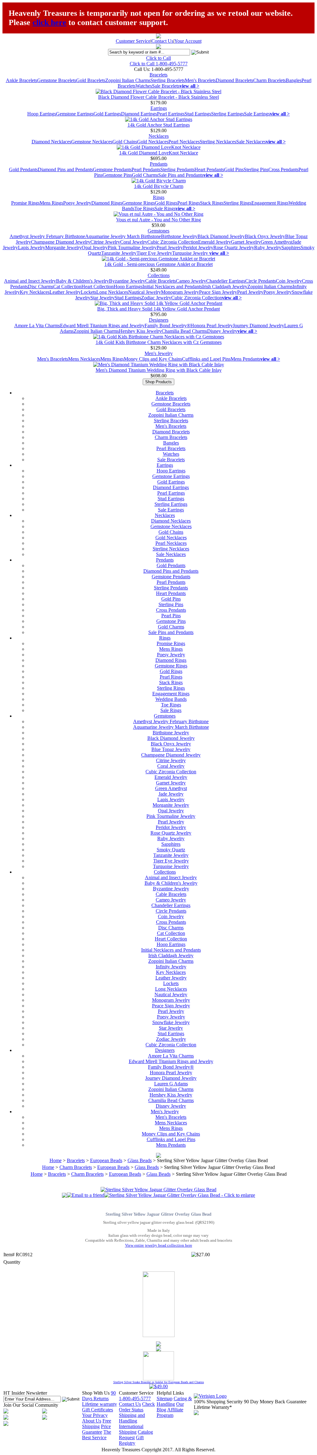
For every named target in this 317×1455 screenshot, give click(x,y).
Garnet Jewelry (246, 242)
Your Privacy (95, 1415)
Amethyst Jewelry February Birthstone (47, 236)
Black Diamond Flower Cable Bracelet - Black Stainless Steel (158, 97)
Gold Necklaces (152, 141)
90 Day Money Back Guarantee (275, 1401)
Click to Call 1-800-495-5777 (159, 63)
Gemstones (158, 230)
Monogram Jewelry (180, 292)
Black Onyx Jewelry (265, 236)
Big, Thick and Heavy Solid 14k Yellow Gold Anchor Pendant (158, 308)
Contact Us (162, 41)
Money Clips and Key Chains (153, 359)
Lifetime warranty (99, 1404)
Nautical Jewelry (144, 292)
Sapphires (291, 247)
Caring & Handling (174, 1401)
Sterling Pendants (177, 169)
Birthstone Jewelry (179, 236)
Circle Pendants (260, 281)
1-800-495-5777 (135, 1398)
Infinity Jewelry (171, 966)
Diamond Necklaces (51, 141)
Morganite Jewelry (63, 247)
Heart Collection (97, 286)
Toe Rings (144, 208)
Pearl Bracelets (170, 448)
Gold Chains (124, 141)
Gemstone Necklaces (91, 141)
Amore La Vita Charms (37, 325)
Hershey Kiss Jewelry (140, 331)
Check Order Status (137, 1406)
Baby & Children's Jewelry (82, 281)
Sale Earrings (257, 113)
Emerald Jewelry (214, 242)
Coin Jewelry (289, 281)
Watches (144, 86)
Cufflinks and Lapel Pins (206, 359)
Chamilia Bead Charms (184, 331)
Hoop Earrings (41, 113)
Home (56, 1160)
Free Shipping (96, 1423)
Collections (159, 275)
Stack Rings (212, 203)
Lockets (88, 292)
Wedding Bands (171, 699)
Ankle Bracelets (21, 80)
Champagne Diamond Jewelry (60, 242)
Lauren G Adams (171, 1083)
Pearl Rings (188, 203)
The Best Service (96, 1434)
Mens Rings (51, 203)
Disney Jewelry (222, 331)
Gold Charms (145, 175)
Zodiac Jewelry (156, 297)
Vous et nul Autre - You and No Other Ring (158, 219)
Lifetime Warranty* (213, 1407)
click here (49, 22)
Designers (158, 320)
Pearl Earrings (171, 113)
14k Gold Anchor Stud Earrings (159, 125)
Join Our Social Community (30, 1405)
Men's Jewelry (159, 353)
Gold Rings (166, 203)
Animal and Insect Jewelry (30, 281)
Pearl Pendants (146, 169)
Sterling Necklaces (218, 141)
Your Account (188, 41)
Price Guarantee (96, 1429)
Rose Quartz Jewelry (233, 247)
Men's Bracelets (200, 80)
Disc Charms (40, 286)
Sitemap (164, 1398)
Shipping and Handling (132, 1418)
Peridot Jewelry (198, 247)
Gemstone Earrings (74, 113)
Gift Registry (131, 1440)
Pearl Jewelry (170, 247)
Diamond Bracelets (234, 80)
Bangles (294, 80)
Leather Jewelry (65, 292)
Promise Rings (25, 203)
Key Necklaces (35, 292)
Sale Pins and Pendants (180, 175)
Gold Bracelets (90, 80)
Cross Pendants (283, 169)
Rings (158, 197)
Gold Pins (234, 169)
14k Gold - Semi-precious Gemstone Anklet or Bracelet (158, 264)
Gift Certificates (97, 1409)
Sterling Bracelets (167, 80)
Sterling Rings (237, 203)
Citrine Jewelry (105, 242)
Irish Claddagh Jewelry (224, 286)
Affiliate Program (170, 1412)
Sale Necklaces (251, 141)
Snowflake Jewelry (171, 1022)
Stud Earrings (198, 113)
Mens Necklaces (84, 359)
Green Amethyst (277, 242)
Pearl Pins (171, 615)
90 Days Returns (99, 1395)
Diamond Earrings (139, 113)
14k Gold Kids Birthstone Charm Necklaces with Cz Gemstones (159, 342)
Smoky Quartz (171, 849)
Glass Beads (140, 1160)
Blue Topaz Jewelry (170, 749)
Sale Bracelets (166, 86)
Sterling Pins (256, 169)
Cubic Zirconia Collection (172, 242)
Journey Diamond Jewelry (258, 325)
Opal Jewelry (95, 247)
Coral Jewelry (133, 242)
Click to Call (158, 58)
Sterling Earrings (227, 113)
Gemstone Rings (138, 203)
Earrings (158, 108)
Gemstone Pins (117, 175)
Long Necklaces (112, 292)
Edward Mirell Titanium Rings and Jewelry (102, 325)
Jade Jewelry (171, 794)
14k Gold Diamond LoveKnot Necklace (158, 152)
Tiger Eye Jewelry (154, 253)
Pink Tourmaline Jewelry (132, 247)
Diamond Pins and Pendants (65, 169)
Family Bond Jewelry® (167, 325)
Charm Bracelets (269, 80)
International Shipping (131, 1429)
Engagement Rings (270, 203)
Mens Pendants (245, 359)
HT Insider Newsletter (25, 1393)
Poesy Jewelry (77, 203)
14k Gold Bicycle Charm (158, 186)
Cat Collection (67, 286)
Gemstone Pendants (112, 169)
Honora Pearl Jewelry (211, 325)
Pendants (158, 164)
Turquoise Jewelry (190, 253)
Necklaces (159, 136)
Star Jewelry (102, 297)
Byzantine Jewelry (127, 281)
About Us (91, 1420)
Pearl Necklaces (184, 141)
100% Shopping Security (218, 1401)
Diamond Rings (106, 203)
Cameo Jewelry (191, 281)
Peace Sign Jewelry (218, 292)
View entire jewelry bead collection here (158, 1245)
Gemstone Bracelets (56, 80)
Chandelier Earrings (225, 281)
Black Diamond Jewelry (221, 236)
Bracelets (158, 74)
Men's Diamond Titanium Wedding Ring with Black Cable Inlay (159, 370)
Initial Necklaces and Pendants (172, 286)
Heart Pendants (209, 169)
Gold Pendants (23, 169)
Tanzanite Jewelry (119, 253)
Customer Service (133, 41)
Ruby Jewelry (267, 247)
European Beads (106, 1160)
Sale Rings (165, 208)
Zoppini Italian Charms (127, 80)
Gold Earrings (107, 113)
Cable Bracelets (160, 281)
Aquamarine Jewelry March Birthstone (123, 236)
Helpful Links (170, 1393)
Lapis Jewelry (31, 247)
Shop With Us (96, 1393)
